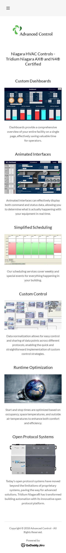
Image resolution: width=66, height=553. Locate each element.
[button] (8, 8)
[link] (33, 31)
